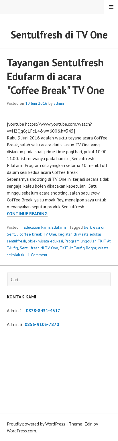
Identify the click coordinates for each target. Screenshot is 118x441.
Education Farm (37, 227)
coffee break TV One (37, 234)
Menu (111, 7)
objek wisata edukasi (45, 241)
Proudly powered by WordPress (36, 424)
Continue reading (27, 214)
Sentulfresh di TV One (39, 247)
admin (59, 103)
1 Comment (37, 254)
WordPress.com (21, 431)
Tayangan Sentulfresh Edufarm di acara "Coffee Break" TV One (55, 76)
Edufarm (59, 227)
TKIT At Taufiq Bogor (78, 247)
